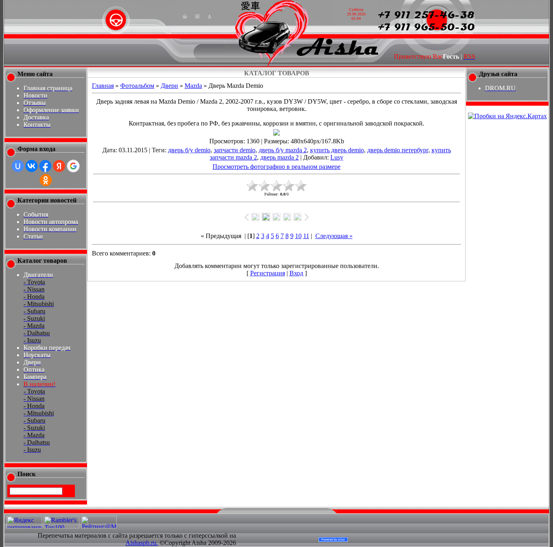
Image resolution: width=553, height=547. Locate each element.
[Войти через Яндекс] (59, 166)
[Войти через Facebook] (45, 166)
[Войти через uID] (18, 166)
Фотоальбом (137, 85)
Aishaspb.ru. (141, 542)
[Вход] (209, 16)
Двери (169, 85)
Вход (296, 273)
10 (298, 235)
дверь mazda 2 (279, 157)
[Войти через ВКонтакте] (32, 166)
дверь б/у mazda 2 (283, 150)
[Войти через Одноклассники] (46, 180)
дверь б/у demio (189, 150)
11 (306, 235)
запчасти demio (234, 150)
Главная (103, 85)
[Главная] (185, 16)
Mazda (193, 85)
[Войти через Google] (73, 166)
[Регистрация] (197, 16)
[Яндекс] (17, 490)
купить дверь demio (337, 150)
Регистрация (267, 273)
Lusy (336, 157)
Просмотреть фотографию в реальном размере (276, 166)
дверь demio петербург (397, 150)
